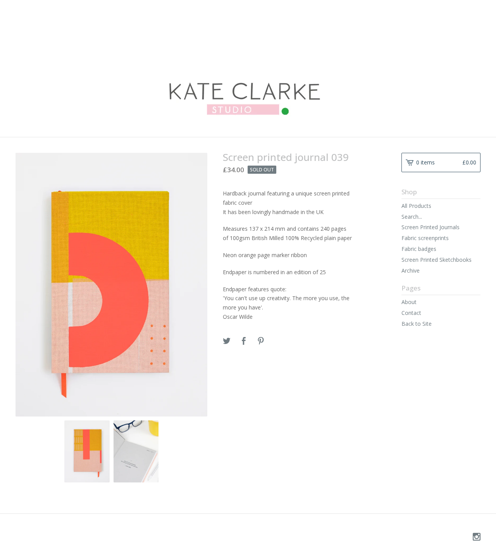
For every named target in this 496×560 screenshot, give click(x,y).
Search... (411, 217)
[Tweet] (227, 341)
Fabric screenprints (425, 238)
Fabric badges (418, 248)
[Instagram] (476, 537)
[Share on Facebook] (244, 341)
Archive (410, 270)
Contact (411, 312)
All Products (416, 205)
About (409, 302)
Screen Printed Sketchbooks (436, 259)
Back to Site (416, 323)
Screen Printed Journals (430, 227)
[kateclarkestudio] (248, 67)
